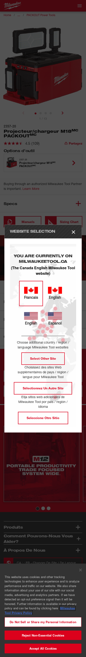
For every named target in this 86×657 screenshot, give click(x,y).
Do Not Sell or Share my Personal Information (43, 622)
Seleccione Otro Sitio (43, 418)
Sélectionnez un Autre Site (43, 388)
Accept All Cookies (43, 648)
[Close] (80, 570)
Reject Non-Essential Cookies (43, 635)
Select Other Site (43, 358)
